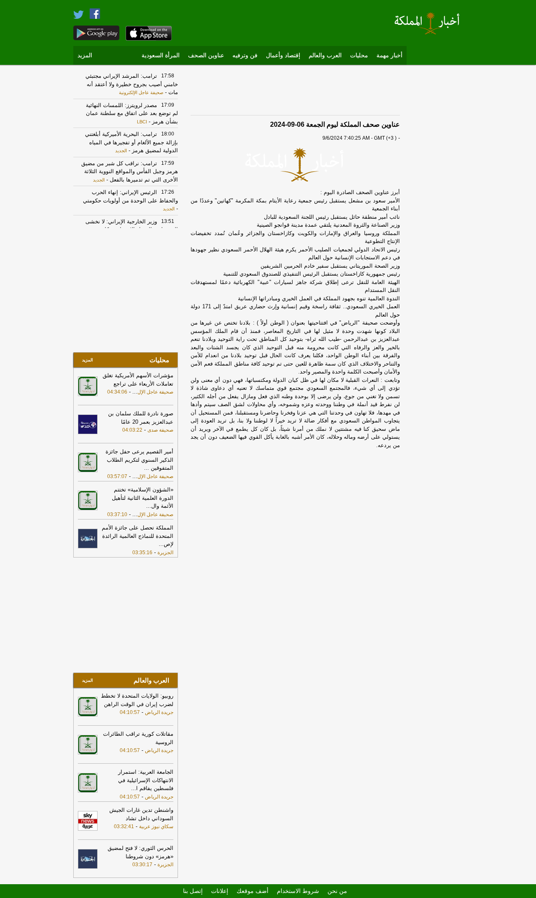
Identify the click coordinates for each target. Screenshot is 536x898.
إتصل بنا (193, 891)
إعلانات (219, 891)
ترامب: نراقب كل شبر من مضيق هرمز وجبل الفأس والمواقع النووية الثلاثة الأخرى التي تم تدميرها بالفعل (129, 171)
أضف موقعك (252, 891)
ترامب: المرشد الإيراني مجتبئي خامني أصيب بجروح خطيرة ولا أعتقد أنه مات (131, 84)
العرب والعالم (325, 55)
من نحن (337, 891)
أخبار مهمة (389, 55)
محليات (359, 55)
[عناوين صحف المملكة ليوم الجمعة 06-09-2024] (295, 164)
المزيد (84, 55)
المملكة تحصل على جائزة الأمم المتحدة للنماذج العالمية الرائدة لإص (137, 535)
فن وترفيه (245, 55)
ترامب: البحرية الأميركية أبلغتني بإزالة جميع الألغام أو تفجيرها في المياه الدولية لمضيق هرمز (131, 142)
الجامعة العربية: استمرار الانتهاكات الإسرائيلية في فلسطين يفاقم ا (145, 780)
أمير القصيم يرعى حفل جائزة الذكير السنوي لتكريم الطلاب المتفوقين (139, 459)
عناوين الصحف (206, 55)
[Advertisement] (437, 194)
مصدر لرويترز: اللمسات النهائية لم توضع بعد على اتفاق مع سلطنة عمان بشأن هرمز (132, 113)
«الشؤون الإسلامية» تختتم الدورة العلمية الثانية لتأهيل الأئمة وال (142, 497)
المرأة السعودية (161, 55)
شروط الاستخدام (298, 891)
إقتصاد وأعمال (283, 55)
